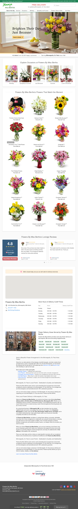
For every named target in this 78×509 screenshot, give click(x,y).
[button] (44, 262)
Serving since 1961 (53, 55)
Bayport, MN (41, 344)
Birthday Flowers (22, 371)
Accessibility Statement (43, 503)
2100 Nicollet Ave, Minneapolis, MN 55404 (12, 488)
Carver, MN (41, 347)
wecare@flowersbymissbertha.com (10, 491)
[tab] (38, 49)
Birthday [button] (32, 10)
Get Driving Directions (14, 310)
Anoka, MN (63, 341)
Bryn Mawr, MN (56, 344)
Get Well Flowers (22, 376)
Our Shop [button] (67, 10)
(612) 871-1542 (12, 307)
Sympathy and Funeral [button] (43, 10)
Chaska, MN (51, 349)
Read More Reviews (10, 259)
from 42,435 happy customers (24, 55)
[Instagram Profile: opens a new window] (61, 486)
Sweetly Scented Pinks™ (30, 243)
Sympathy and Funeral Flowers (26, 374)
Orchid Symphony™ (58, 243)
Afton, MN (41, 341)
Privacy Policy (34, 503)
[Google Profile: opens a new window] (71, 486)
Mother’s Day (56, 365)
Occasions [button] (24, 10)
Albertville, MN (48, 341)
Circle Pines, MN (59, 349)
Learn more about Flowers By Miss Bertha (26, 454)
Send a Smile (17, 37)
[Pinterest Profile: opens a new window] (68, 486)
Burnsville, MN (65, 344)
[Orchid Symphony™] (52, 244)
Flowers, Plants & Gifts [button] (57, 10)
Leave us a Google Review (68, 489)
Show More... (67, 349)
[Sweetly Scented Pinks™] (23, 244)
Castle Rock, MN (49, 347)
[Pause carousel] (37, 49)
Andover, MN (56, 341)
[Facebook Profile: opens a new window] (64, 486)
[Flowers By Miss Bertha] (13, 5)
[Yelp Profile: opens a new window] (74, 486)
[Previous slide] (9, 31)
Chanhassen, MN (42, 349)
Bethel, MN (48, 344)
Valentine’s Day (47, 365)
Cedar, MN (57, 347)
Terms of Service (25, 503)
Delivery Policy (53, 503)
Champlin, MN (65, 347)
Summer (18, 10)
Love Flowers (21, 373)
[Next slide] (68, 31)
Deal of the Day (11, 10)
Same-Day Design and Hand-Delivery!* (12, 1)
